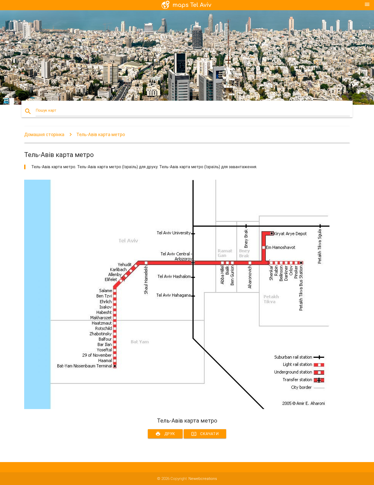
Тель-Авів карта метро (100, 134)
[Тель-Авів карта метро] (176, 407)
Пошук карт (46, 110)
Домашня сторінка (44, 134)
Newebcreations (203, 478)
